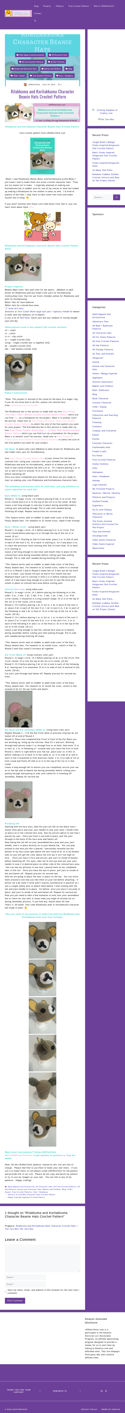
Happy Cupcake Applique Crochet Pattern (26, 1197)
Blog (36, 6)
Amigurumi (97, 358)
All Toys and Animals (103, 354)
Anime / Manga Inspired (104, 373)
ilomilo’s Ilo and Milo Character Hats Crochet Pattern (31, 1195)
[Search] (116, 197)
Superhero (97, 505)
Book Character (100, 398)
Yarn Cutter (23, 311)
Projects (47, 6)
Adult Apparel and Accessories (21, 1187)
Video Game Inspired (103, 544)
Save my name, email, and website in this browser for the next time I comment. (43, 1291)
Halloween (97, 472)
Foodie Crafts (99, 451)
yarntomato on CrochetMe (24, 405)
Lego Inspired (99, 485)
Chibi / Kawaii (99, 407)
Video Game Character (104, 540)
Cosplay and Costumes (104, 431)
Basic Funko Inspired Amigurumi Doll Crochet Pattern (104, 155)
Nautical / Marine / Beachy (106, 493)
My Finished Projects (103, 489)
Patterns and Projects (103, 497)
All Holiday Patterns (102, 349)
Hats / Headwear (40, 1192)
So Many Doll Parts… (103, 170)
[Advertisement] (106, 71)
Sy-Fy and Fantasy (102, 510)
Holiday (96, 480)
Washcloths (98, 548)
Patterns (60, 6)
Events (96, 439)
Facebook (13, 1155)
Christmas (97, 411)
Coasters (97, 426)
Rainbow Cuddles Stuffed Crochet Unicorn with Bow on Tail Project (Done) (105, 177)
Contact (38, 13)
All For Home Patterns (103, 337)
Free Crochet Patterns (78, 6)
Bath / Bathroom (100, 390)
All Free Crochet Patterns (65, 1187)
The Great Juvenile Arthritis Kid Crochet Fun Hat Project (105, 524)
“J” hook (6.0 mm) (14, 308)
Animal (95, 362)
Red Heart (25, 318)
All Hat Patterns (100, 345)
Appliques (97, 378)
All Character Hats (44, 1187)
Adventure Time (100, 321)
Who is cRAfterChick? (104, 6)
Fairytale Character (102, 443)
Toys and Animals (101, 531)
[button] (35, 20)
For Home (97, 455)
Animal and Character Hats (29, 1189)
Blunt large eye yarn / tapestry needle (49, 311)
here (31, 207)
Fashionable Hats (101, 447)
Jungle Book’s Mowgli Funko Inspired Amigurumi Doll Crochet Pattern (105, 145)
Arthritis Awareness (102, 382)
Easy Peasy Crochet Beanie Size (27, 458)
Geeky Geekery (100, 464)
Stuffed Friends (100, 501)
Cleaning (96, 422)
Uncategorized (99, 536)
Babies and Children (52, 1189)
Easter (95, 435)
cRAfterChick (34, 84)
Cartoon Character (102, 403)
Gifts (95, 468)
